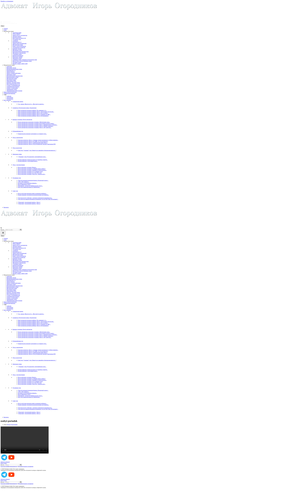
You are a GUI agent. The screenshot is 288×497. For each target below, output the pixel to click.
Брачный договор (17, 49)
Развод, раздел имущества (19, 46)
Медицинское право (18, 44)
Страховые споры (17, 54)
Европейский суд (17, 42)
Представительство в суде (19, 38)
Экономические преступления (14, 90)
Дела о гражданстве (18, 137)
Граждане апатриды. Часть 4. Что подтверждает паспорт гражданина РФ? (37, 144)
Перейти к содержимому (7, 1)
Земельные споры (17, 58)
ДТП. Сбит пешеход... (23, 181)
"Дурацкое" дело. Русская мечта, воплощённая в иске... (32, 156)
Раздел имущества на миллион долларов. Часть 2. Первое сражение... (35, 126)
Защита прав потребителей (19, 43)
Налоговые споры (11, 80)
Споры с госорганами (12, 88)
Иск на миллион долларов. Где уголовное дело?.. (30, 171)
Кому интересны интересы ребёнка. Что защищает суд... (32, 110)
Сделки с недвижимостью (13, 85)
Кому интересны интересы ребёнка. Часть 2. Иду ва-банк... (33, 113)
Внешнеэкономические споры (14, 69)
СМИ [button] (5, 94)
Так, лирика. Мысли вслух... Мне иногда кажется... (31, 104)
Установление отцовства (19, 47)
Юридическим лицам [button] (9, 65)
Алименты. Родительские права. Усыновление (24, 107)
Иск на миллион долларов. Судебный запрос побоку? (31, 168)
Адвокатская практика (9, 93)
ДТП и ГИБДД (16, 34)
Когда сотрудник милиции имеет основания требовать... (32, 193)
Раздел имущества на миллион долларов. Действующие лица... (34, 122)
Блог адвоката (7, 100)
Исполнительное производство (21, 51)
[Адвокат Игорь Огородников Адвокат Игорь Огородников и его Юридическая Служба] (49, 19)
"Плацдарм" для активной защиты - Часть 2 (29, 203)
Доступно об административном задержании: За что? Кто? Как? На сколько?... (38, 199)
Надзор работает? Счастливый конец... (28, 161)
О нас (5, 30)
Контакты (6, 207)
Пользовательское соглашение (25, 466)
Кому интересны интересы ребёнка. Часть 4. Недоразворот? (33, 115)
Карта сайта (4, 463)
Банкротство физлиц (18, 55)
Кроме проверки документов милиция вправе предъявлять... (33, 194)
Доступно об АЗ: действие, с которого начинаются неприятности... (35, 198)
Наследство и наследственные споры (22, 61)
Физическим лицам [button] (9, 31)
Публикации (10, 98)
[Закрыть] (3, 233)
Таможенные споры (12, 89)
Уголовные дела (17, 39)
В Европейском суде (18, 131)
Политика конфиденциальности (9, 466)
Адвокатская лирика (18, 101)
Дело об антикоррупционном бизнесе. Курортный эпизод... (33, 180)
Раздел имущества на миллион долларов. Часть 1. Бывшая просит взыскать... (37, 124)
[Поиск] (1, 228)
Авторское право (17, 32)
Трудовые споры (17, 62)
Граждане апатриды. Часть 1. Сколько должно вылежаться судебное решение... (38, 140)
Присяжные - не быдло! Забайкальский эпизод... (30, 185)
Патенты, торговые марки (13, 82)
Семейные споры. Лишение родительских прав (25, 59)
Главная (6, 28)
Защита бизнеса (11, 71)
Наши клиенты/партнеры (10, 92)
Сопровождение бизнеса (13, 86)
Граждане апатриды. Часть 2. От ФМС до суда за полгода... (33, 141)
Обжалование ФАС (11, 81)
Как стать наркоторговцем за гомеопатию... (29, 187)
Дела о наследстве (17, 148)
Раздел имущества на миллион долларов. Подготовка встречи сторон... (36, 123)
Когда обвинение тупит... (24, 184)
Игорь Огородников (12, 424)
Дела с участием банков (19, 164)
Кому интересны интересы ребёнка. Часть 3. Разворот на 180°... (34, 114)
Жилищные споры (17, 50)
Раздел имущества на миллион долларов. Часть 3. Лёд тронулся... (34, 127)
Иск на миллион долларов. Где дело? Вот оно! (30, 172)
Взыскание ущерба (17, 57)
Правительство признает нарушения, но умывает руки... (32, 133)
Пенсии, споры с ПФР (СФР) (20, 63)
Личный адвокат (17, 36)
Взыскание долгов (11, 67)
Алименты (15, 40)
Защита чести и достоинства (20, 35)
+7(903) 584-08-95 (6, 22)
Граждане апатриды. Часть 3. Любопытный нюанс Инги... (33, 142)
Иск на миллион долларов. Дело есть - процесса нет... (31, 174)
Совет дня (15, 191)
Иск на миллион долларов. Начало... (27, 167)
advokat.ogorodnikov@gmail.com (9, 23)
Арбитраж (9, 66)
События (9, 96)
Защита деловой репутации (14, 73)
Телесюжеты (10, 97)
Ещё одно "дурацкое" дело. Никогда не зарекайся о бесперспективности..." (37, 150)
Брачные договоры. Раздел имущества (22, 119)
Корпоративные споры (12, 77)
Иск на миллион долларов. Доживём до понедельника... (32, 170)
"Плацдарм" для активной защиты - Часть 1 (29, 202)
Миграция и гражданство (19, 53)
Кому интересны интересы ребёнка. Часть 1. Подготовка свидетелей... (36, 111)
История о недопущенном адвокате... (27, 183)
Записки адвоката (5, 462)
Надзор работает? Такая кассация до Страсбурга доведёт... (33, 159)
